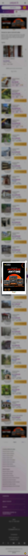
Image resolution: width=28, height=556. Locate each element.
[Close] (26, 262)
